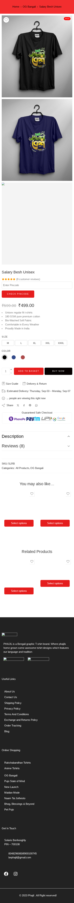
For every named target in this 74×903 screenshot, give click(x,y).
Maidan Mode (12, 792)
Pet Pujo (9, 809)
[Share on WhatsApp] (36, 405)
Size (5, 337)
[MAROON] (26, 502)
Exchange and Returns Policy (21, 720)
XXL (26, 514)
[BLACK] (8, 502)
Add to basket (28, 371)
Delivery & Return (36, 383)
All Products (22, 468)
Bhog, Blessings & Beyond (19, 804)
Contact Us (10, 697)
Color (6, 351)
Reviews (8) (13, 445)
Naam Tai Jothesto (14, 798)
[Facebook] (6, 873)
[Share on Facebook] (24, 405)
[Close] (29, 498)
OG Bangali (29, 6)
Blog (6, 731)
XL (19, 514)
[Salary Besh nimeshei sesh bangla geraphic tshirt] (37, 56)
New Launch (11, 787)
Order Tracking (12, 725)
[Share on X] (18, 405)
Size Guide (11, 383)
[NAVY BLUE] (14, 502)
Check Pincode (18, 294)
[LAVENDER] (20, 502)
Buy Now (58, 371)
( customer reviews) (28, 279)
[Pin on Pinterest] (30, 405)
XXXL (52, 587)
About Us (9, 691)
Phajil (31, 895)
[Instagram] (15, 873)
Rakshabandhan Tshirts (17, 762)
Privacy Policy (12, 708)
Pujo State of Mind (14, 781)
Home (15, 6)
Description (13, 436)
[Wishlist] (6, 20)
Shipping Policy (13, 703)
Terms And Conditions (16, 714)
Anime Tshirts (12, 768)
